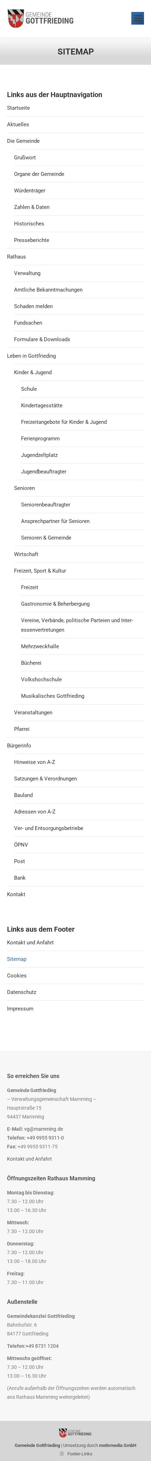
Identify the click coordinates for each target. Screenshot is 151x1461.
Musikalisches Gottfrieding (52, 696)
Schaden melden (33, 306)
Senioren (24, 488)
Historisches (29, 224)
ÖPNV (21, 845)
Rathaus (16, 257)
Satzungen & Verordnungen (45, 779)
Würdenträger (29, 190)
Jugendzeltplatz (39, 455)
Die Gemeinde (23, 141)
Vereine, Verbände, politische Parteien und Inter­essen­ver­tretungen (77, 625)
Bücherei (31, 663)
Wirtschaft (26, 554)
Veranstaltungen (33, 712)
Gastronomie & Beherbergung (55, 604)
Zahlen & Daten (32, 207)
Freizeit (29, 587)
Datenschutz (21, 992)
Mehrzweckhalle (40, 646)
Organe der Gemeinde (39, 174)
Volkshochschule (41, 679)
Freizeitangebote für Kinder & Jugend (64, 422)
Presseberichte (31, 240)
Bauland (23, 795)
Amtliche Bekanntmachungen (48, 290)
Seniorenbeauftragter (45, 505)
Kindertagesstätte (42, 405)
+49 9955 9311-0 (45, 1138)
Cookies (17, 975)
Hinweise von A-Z (34, 762)
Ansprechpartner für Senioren (55, 521)
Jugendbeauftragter (43, 471)
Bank (20, 878)
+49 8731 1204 (42, 1346)
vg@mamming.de (43, 1129)
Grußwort (25, 157)
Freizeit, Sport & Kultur (40, 571)
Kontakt (16, 894)
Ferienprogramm (40, 438)
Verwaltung (27, 273)
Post (19, 861)
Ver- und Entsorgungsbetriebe (48, 828)
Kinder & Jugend (33, 372)
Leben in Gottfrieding (31, 356)
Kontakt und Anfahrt (30, 942)
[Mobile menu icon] (137, 18)
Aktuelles (18, 124)
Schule (29, 389)
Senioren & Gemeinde (46, 538)
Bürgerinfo (19, 745)
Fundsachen (28, 323)
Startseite (18, 108)
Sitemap (16, 959)
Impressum (20, 1009)
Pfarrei (21, 729)
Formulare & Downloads (42, 339)
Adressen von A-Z (34, 812)
